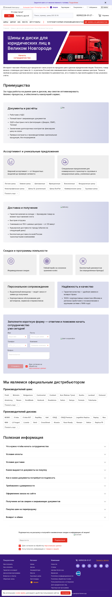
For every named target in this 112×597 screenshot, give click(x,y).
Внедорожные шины (87, 184)
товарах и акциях (52, 549)
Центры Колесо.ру (57, 570)
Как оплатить (8, 567)
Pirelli (7, 395)
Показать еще (10, 193)
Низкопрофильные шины (14, 189)
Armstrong (8, 400)
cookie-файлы (20, 593)
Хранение (68, 22)
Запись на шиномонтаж (98, 22)
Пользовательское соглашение (62, 582)
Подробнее (73, 2)
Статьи (53, 567)
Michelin (16, 395)
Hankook (40, 400)
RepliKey (38, 417)
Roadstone (52, 400)
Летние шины (10, 184)
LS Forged (16, 422)
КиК (47, 417)
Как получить (8, 564)
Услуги (50, 22)
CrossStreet (45, 422)
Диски (13, 22)
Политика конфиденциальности (62, 576)
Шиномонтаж (78, 22)
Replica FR (99, 422)
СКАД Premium (66, 417)
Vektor (88, 422)
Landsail (91, 395)
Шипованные (40, 184)
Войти (106, 7)
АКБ (19, 22)
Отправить (15, 366)
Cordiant (53, 395)
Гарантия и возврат (10, 570)
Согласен (65, 593)
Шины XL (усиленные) (37, 189)
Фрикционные (54, 184)
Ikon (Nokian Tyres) (67, 395)
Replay (96, 417)
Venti (35, 422)
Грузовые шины (91, 189)
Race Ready (68, 422)
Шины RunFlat (55, 189)
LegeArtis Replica (82, 417)
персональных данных (37, 368)
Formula (81, 400)
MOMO (7, 417)
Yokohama (92, 400)
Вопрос (10, 350)
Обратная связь (9, 579)
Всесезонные (69, 184)
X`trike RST (27, 417)
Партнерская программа (60, 588)
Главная (6, 28)
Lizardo (26, 422)
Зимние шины (25, 184)
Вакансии (54, 573)
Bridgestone (28, 395)
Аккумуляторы (35, 570)
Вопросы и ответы (9, 576)
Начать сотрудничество (22, 56)
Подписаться (60, 540)
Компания (33, 341)
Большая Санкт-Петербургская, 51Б (36, 7)
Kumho (81, 395)
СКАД (54, 417)
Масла (25, 22)
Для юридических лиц (59, 585)
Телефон (11, 341)
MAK (6, 422)
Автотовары (35, 22)
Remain (79, 422)
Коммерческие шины (73, 189)
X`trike (16, 417)
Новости (54, 564)
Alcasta (57, 422)
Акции (55, 7)
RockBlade (29, 400)
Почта (32, 333)
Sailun (62, 400)
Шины (5, 22)
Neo (104, 417)
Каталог (33, 560)
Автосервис (58, 22)
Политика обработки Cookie (61, 579)
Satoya (71, 400)
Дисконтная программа (11, 573)
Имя (9, 333)
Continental (41, 395)
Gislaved (102, 395)
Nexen (18, 400)
